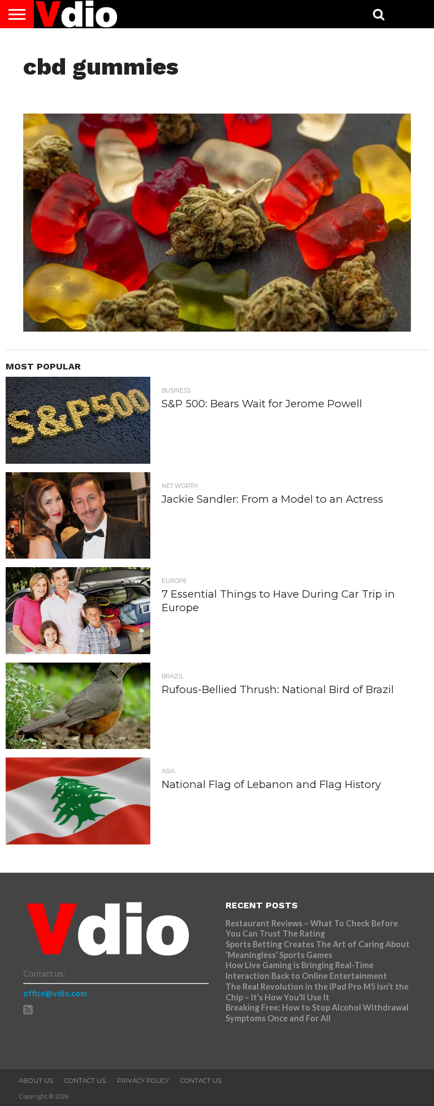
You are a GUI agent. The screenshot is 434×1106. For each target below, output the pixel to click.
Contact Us (85, 1081)
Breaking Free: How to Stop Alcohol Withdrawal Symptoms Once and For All (317, 1013)
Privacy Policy (143, 1081)
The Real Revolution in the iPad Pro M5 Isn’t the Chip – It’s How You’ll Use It (317, 992)
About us (36, 1081)
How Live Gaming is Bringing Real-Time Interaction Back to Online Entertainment (307, 970)
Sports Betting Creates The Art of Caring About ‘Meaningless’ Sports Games (317, 949)
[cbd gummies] (217, 328)
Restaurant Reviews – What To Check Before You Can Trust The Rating (311, 928)
